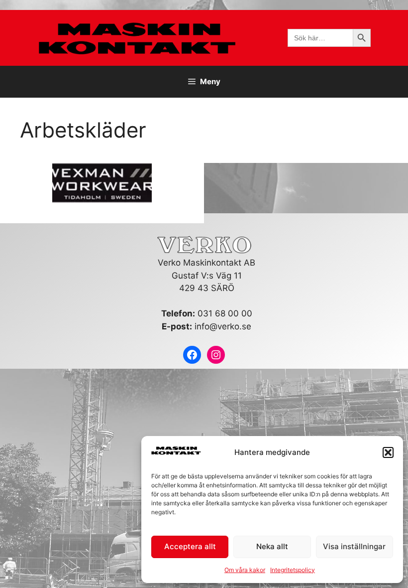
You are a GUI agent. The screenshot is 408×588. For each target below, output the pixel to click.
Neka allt (272, 546)
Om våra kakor (244, 570)
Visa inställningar (354, 546)
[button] (388, 452)
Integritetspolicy (292, 570)
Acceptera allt (190, 546)
